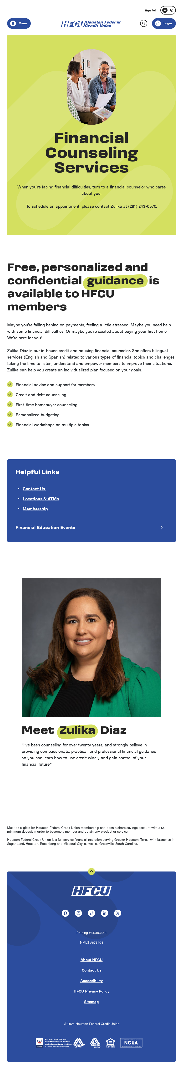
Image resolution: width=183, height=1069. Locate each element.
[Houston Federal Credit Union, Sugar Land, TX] (91, 23)
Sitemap (91, 1001)
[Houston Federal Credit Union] (91, 897)
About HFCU (92, 959)
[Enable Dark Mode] (171, 10)
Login (162, 21)
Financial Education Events (45, 527)
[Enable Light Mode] (165, 10)
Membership (35, 509)
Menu (22, 22)
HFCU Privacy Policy (91, 991)
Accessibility (91, 980)
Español (150, 10)
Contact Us (34, 488)
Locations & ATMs (41, 499)
